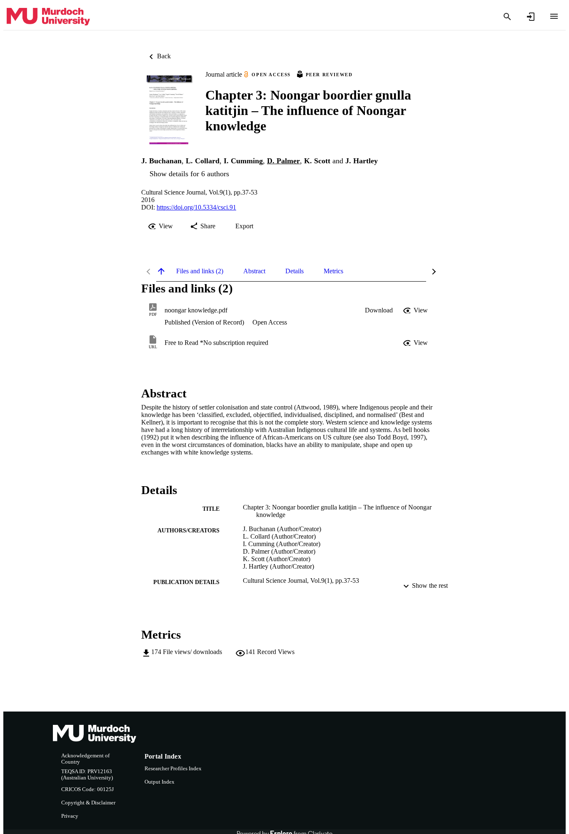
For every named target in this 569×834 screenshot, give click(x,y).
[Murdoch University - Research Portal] (48, 16)
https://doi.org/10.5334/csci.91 (196, 207)
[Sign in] (530, 16)
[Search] (507, 16)
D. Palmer (283, 161)
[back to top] (161, 271)
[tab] (199, 271)
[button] (379, 310)
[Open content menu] (554, 16)
